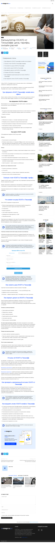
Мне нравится (40, 52)
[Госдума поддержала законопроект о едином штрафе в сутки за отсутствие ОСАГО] (46, 137)
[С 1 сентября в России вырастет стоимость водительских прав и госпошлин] (49, 247)
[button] (52, 3)
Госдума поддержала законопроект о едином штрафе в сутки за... (45, 144)
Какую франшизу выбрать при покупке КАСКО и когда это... (46, 123)
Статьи (6, 12)
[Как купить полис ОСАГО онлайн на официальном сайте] (18, 480)
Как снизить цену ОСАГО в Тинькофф (13, 68)
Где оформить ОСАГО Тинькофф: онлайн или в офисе (17, 61)
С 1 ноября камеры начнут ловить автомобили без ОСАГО (45, 187)
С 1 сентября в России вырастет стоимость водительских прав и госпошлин (49, 252)
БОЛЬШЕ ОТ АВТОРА (23, 475)
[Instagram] (51, 1)
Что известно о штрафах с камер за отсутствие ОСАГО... (46, 166)
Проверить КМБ (18, 273)
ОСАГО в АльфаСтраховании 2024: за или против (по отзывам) (28, 461)
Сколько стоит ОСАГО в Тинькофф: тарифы (15, 63)
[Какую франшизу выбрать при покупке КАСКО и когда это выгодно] (6, 480)
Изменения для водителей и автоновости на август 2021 (7, 461)
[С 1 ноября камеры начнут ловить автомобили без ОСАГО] (46, 179)
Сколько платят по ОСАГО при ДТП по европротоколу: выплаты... (44, 208)
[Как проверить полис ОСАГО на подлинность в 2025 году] (30, 480)
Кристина (11, 466)
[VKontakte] (53, 1)
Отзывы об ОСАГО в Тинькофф (12, 72)
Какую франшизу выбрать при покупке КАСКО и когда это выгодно (6, 486)
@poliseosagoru (34, 522)
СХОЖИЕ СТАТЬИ (13, 475)
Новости (40, 83)
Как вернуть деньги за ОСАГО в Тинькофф (15, 70)
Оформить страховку (10, 443)
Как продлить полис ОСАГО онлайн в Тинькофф (16, 78)
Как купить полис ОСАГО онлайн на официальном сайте (17, 486)
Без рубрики (41, 92)
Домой (2, 12)
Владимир (40, 150)
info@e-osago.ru (24, 537)
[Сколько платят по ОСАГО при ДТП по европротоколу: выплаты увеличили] (46, 200)
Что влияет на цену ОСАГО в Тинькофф (14, 65)
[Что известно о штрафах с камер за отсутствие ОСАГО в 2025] (46, 158)
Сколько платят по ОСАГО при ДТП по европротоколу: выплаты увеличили (42, 252)
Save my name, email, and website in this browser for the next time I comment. (15, 515)
